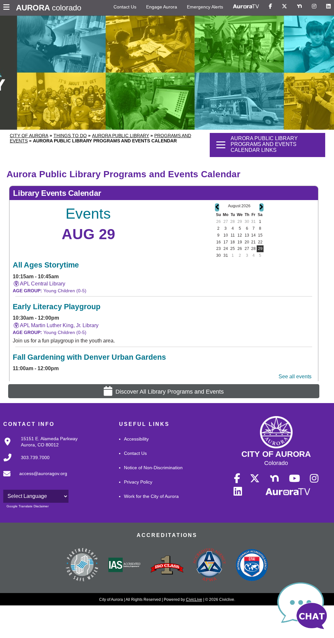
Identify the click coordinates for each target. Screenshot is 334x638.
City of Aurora (29, 135)
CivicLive (194, 599)
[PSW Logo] (82, 565)
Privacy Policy (138, 482)
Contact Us (125, 6)
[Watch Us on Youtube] (294, 478)
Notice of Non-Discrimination (153, 467)
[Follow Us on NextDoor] (299, 6)
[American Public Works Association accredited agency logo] (209, 565)
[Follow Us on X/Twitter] (284, 6)
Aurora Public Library (120, 135)
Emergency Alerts (205, 6)
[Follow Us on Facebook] (270, 6)
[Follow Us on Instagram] (314, 6)
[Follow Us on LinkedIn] (328, 6)
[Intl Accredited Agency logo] (251, 566)
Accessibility (136, 439)
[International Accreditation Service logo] (124, 565)
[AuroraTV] (246, 6)
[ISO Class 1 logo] (167, 566)
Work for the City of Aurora (151, 496)
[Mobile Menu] (8, 7)
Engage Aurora (161, 6)
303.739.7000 (35, 457)
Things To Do (70, 135)
